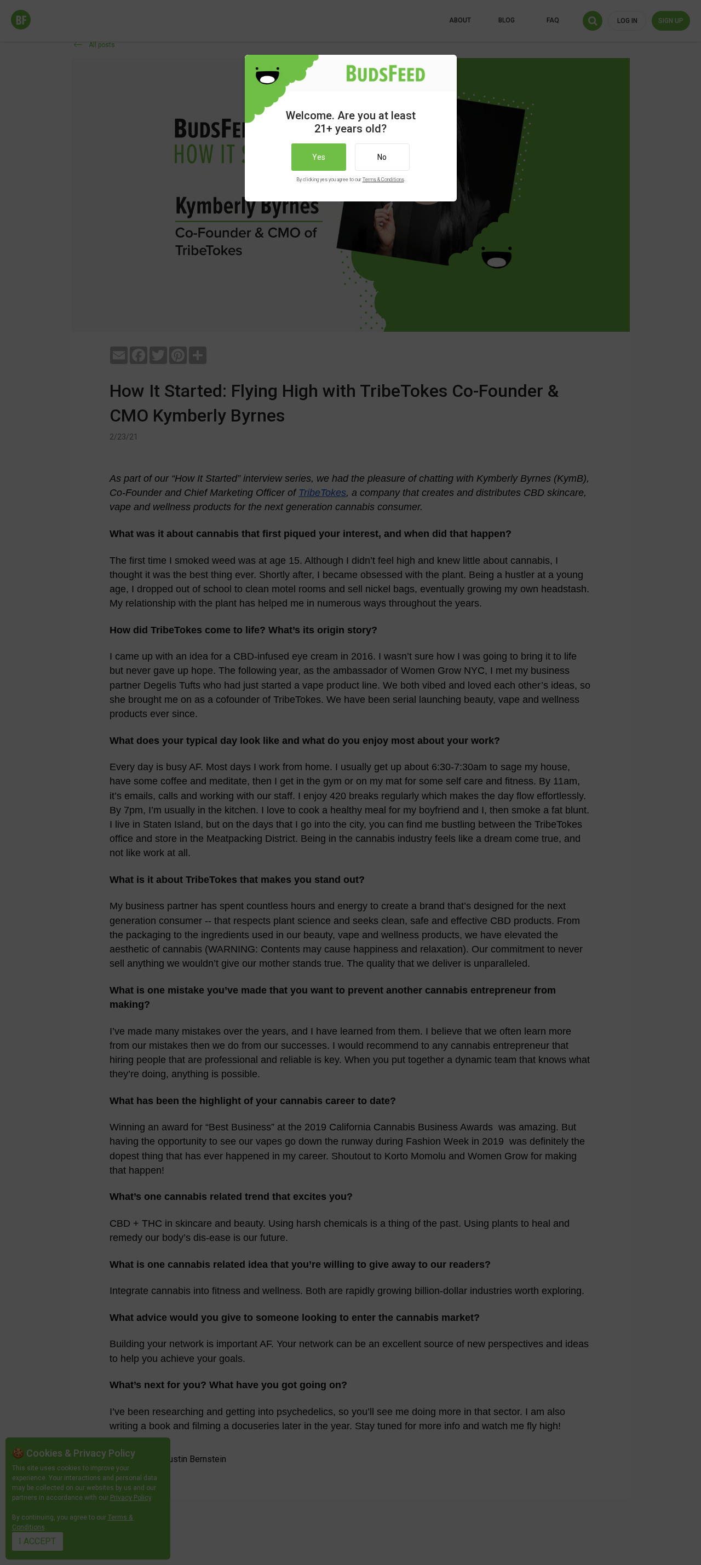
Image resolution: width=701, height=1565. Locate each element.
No (382, 157)
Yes (318, 157)
